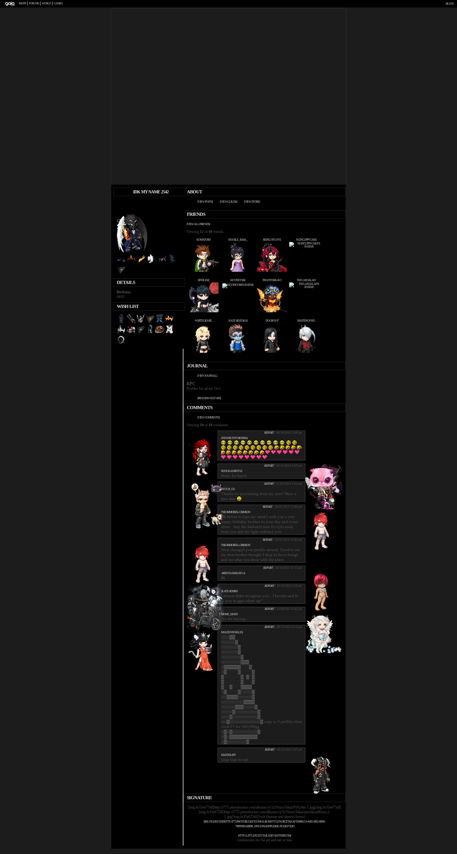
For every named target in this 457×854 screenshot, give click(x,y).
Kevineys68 (237, 280)
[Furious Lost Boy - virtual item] (162, 262)
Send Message (153, 202)
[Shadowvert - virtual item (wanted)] (121, 322)
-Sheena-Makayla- (233, 573)
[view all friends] (198, 224)
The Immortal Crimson (235, 512)
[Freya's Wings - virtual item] (152, 262)
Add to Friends (144, 202)
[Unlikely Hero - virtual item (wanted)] (131, 332)
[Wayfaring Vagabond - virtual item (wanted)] (160, 332)
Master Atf (228, 755)
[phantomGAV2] (272, 311)
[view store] (252, 201)
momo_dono (229, 614)
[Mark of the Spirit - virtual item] (121, 273)
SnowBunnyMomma (234, 438)
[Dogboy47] (272, 351)
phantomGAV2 (272, 280)
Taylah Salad (306, 280)
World (46, 3)
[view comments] (208, 417)
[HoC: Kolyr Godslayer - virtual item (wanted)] (140, 322)
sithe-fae (204, 280)
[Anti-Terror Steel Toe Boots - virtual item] (121, 262)
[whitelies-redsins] (204, 351)
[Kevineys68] (237, 284)
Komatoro (203, 239)
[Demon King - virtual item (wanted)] (169, 322)
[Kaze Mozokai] (238, 351)
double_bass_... (238, 239)
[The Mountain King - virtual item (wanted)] (160, 322)
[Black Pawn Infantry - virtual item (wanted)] (169, 332)
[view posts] (205, 201)
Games (58, 3)
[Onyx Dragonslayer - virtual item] (131, 262)
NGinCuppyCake (306, 239)
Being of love (272, 239)
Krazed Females (232, 632)
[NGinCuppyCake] (306, 246)
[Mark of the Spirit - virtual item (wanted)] (140, 332)
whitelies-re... (204, 320)
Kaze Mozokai (237, 320)
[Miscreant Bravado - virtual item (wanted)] (121, 343)
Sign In (449, 3)
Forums (34, 3)
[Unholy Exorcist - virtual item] (141, 262)
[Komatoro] (204, 270)
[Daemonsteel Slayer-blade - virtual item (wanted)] (131, 322)
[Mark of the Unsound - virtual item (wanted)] (150, 322)
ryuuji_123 (228, 489)
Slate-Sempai (229, 591)
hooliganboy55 (231, 471)
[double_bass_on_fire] (238, 270)
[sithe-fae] (204, 311)
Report (269, 432)
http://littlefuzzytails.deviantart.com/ (264, 835)
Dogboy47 (272, 320)
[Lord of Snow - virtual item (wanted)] (121, 332)
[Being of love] (272, 270)
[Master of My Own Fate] (306, 351)
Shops (22, 3)
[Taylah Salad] (306, 287)
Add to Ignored (172, 202)
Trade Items (162, 202)
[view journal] (207, 375)
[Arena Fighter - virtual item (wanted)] (150, 332)
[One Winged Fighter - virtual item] (172, 262)
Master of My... (306, 320)
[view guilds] (228, 201)
